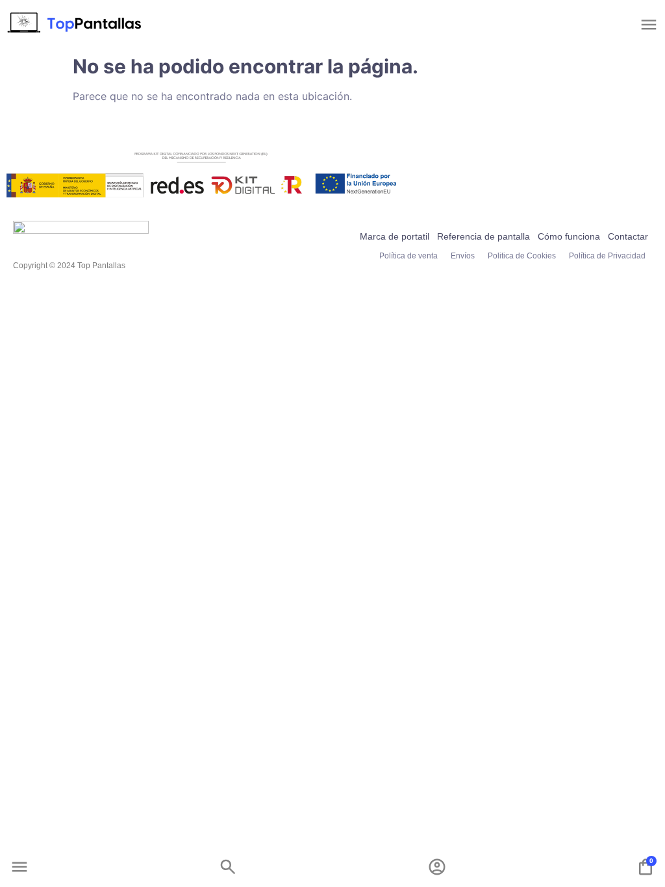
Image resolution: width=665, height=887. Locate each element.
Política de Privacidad (607, 255)
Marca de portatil (394, 236)
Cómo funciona (569, 236)
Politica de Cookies (522, 255)
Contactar (628, 236)
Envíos (463, 255)
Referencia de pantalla (483, 236)
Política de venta (408, 255)
